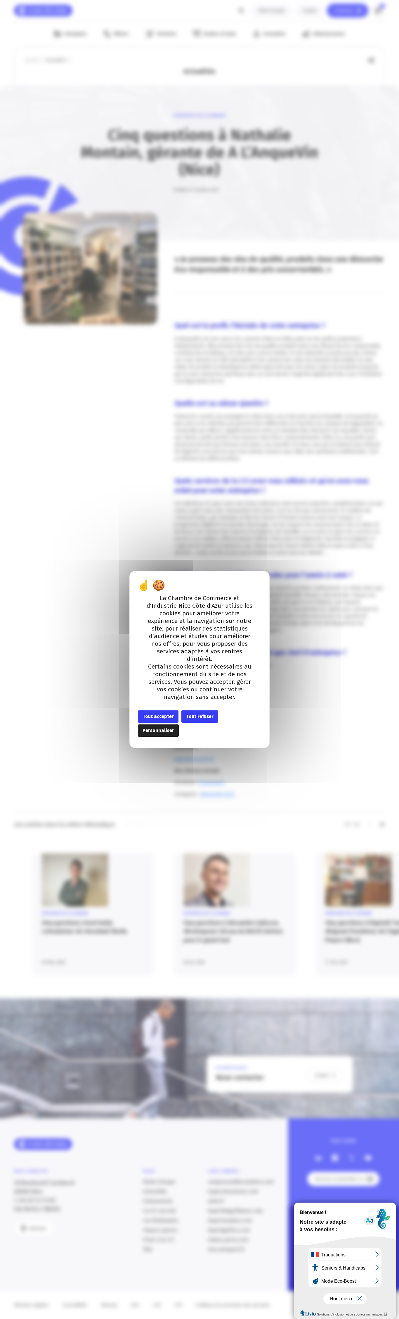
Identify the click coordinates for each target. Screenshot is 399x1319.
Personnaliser (158, 730)
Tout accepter (158, 716)
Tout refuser (200, 716)
